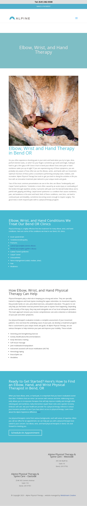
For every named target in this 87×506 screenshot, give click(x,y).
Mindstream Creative (68, 495)
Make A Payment (44, 6)
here (39, 412)
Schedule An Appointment (25, 432)
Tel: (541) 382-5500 (43, 2)
